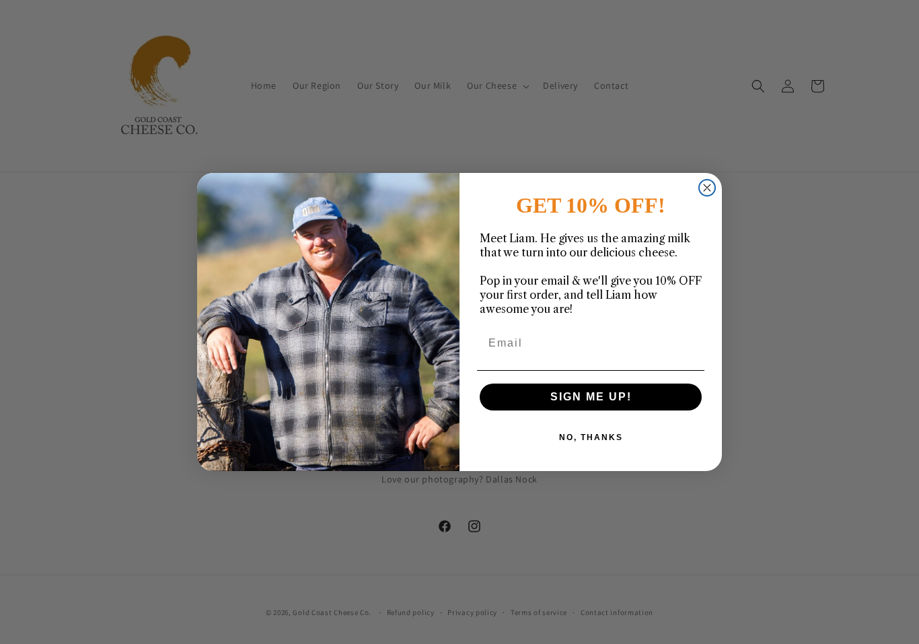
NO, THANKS (591, 437)
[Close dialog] (707, 188)
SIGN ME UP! (591, 396)
